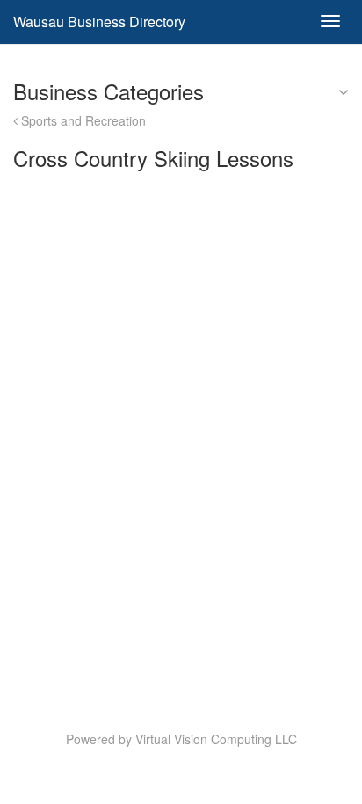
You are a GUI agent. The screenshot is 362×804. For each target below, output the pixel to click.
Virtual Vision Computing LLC (216, 739)
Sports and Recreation (82, 120)
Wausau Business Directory (99, 21)
